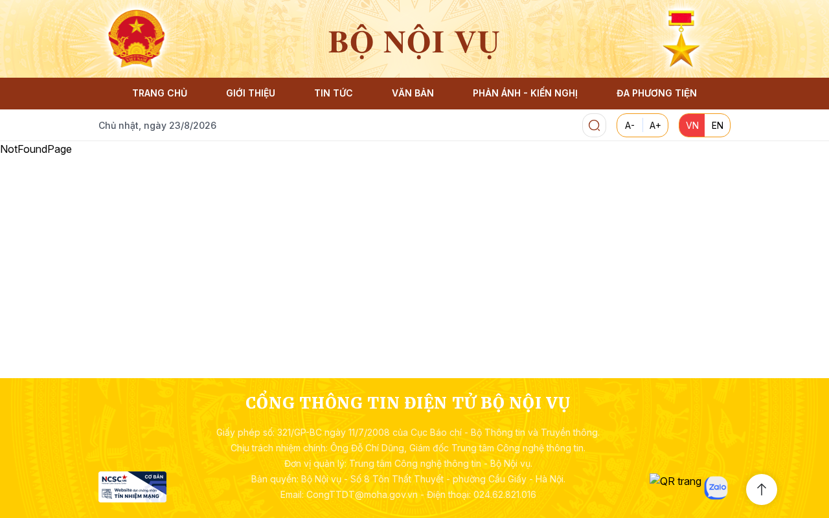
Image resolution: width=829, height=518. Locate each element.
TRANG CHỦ (159, 92)
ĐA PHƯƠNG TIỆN (657, 92)
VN (692, 125)
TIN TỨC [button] (333, 92)
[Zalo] (716, 487)
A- (630, 125)
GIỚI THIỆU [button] (250, 92)
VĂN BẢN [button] (413, 92)
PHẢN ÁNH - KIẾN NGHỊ (525, 92)
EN (717, 125)
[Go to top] (761, 489)
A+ (655, 125)
